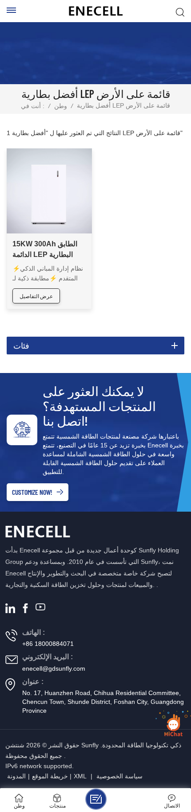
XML (80, 776)
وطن (60, 105)
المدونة (16, 776)
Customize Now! (32, 492)
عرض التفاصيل (36, 296)
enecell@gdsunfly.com (53, 668)
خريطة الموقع (50, 776)
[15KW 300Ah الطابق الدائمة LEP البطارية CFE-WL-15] (49, 190)
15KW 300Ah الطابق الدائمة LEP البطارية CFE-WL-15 (44, 250)
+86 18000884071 (48, 643)
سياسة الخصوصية (119, 776)
